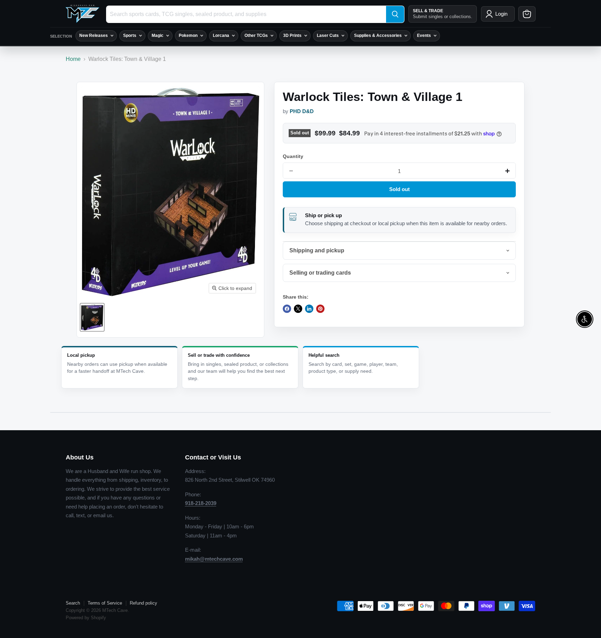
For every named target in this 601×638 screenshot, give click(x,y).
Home (73, 59)
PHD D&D (302, 111)
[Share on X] (298, 309)
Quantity (293, 156)
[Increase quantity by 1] (507, 171)
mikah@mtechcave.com (214, 559)
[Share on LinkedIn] (309, 309)
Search (73, 603)
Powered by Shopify (86, 617)
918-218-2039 (200, 503)
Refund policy (143, 603)
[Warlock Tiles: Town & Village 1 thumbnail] (92, 317)
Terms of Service (105, 603)
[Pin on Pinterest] (320, 309)
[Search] (395, 14)
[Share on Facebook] (287, 309)
